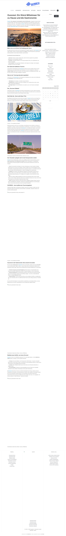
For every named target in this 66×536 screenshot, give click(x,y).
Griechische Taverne (12, 462)
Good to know (50, 70)
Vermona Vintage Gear (54, 462)
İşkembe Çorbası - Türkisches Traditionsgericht (50, 50)
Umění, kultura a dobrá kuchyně (53, 455)
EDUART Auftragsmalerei (54, 459)
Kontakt (12, 464)
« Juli (50, 100)
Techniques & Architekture (50, 75)
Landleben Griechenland (50, 56)
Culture (50, 67)
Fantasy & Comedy (50, 68)
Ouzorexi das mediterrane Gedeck (50, 49)
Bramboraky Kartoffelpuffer (50, 57)
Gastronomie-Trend (14, 26)
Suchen (50, 14)
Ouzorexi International (12, 463)
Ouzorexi (12, 10)
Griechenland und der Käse (50, 54)
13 (50, 93)
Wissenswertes (18, 10)
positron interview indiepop (54, 460)
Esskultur (39, 10)
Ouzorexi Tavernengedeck (12, 459)
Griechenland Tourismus (12, 460)
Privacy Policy (12, 466)
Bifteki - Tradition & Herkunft (50, 53)
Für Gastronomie (45, 10)
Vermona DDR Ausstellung (53, 464)
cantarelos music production (54, 456)
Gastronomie (16, 77)
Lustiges (50, 74)
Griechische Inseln (12, 456)
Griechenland (50, 71)
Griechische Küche (26, 10)
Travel (50, 78)
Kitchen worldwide (50, 72)
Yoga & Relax (50, 79)
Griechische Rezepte (32, 523)
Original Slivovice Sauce (54, 463)
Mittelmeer (33, 10)
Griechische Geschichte (33, 524)
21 (52, 95)
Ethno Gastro (52, 10)
